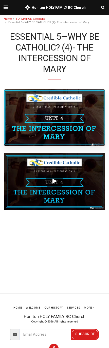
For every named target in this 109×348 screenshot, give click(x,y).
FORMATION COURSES (30, 18)
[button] (5, 7)
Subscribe (85, 334)
